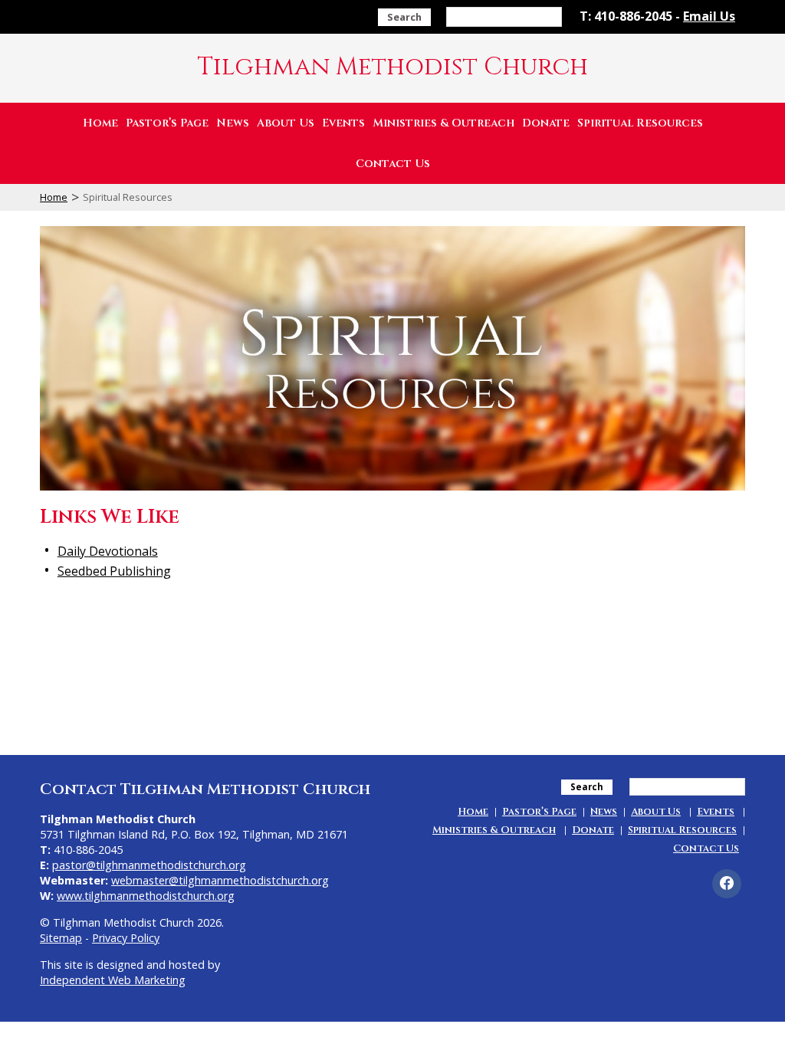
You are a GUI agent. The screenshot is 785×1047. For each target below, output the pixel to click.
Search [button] (404, 17)
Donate (546, 123)
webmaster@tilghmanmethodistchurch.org (220, 880)
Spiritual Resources (640, 123)
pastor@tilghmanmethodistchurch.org (149, 865)
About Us (285, 123)
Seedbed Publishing (114, 571)
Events (343, 123)
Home (100, 123)
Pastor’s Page (167, 123)
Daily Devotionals (107, 551)
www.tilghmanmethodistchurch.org (146, 895)
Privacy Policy (125, 937)
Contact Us (393, 163)
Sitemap (61, 937)
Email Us (709, 16)
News (232, 123)
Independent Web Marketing (113, 980)
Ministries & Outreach (443, 123)
